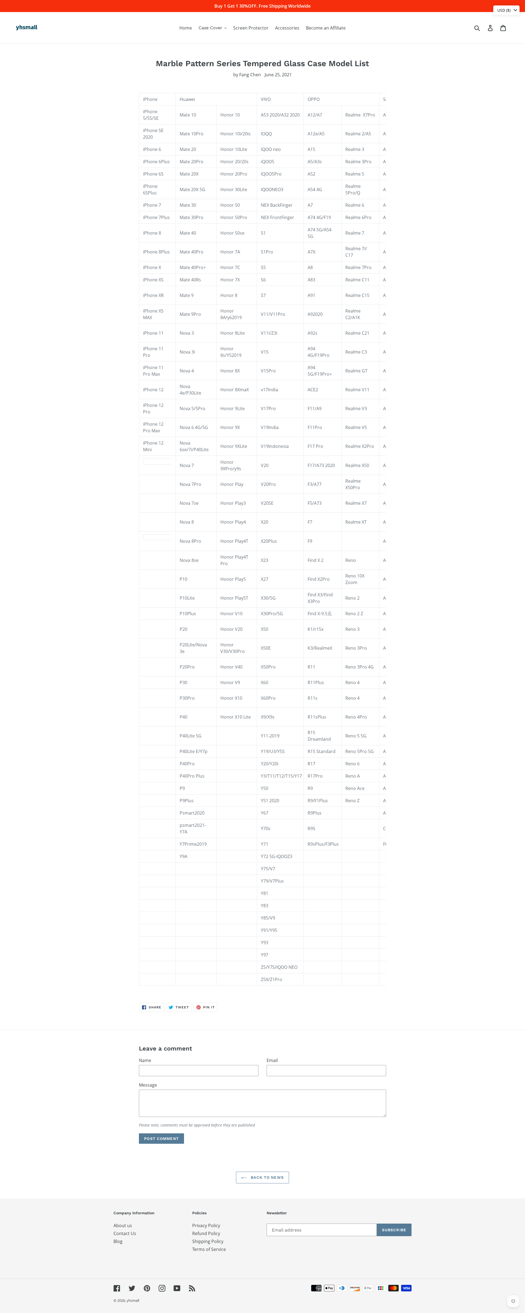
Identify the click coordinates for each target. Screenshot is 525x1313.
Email (272, 1060)
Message (148, 1085)
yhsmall (133, 1300)
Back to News (266, 1177)
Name (145, 1060)
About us (122, 1225)
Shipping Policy (207, 1241)
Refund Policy (206, 1233)
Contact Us (124, 1233)
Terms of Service (209, 1249)
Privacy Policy (206, 1225)
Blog (117, 1241)
